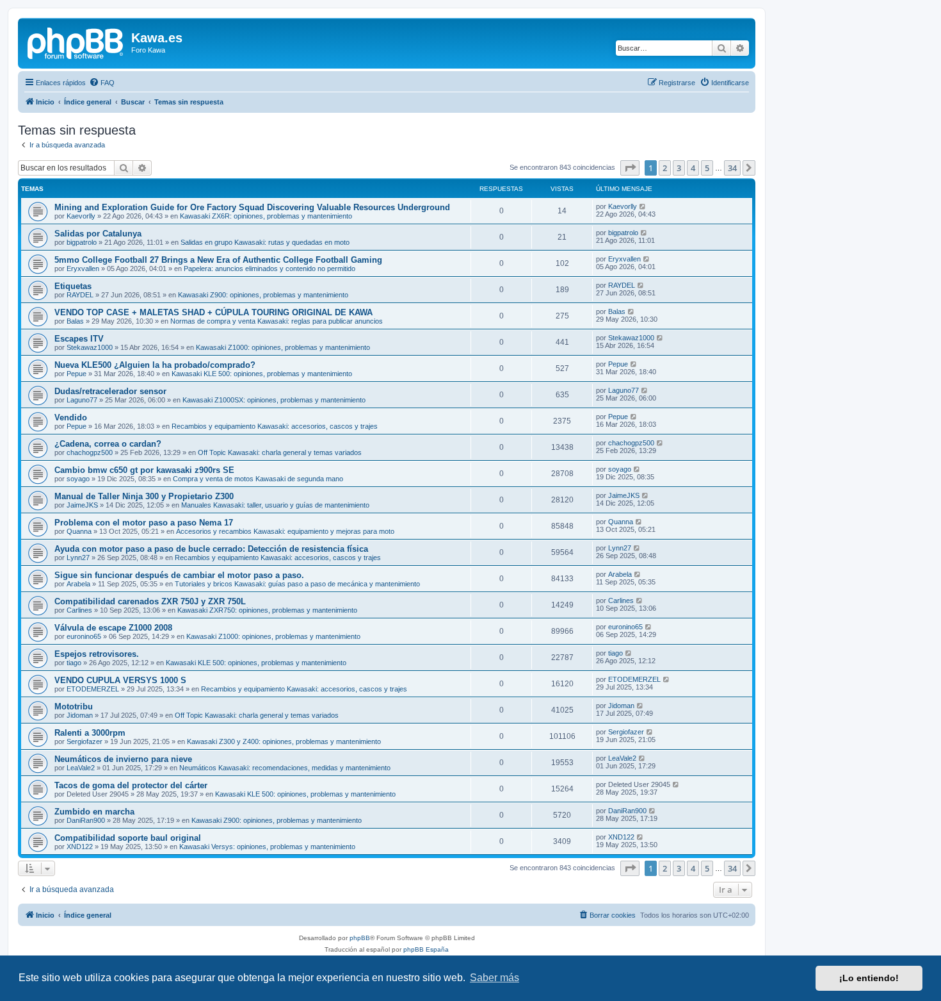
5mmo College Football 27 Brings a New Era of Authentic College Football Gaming (218, 260)
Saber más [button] (494, 977)
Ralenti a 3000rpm (89, 733)
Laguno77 (82, 400)
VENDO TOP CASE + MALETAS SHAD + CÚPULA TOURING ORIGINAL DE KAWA (213, 312)
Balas (75, 321)
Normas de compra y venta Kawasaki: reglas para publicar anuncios (276, 321)
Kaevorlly (81, 216)
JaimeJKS (82, 505)
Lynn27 (78, 557)
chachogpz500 (90, 452)
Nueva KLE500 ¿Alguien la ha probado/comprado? (154, 365)
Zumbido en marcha (94, 811)
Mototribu (73, 706)
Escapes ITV (79, 338)
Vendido (70, 417)
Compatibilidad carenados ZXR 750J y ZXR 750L (150, 601)
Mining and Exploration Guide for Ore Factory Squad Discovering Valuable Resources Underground (252, 207)
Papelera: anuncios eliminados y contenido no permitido (269, 268)
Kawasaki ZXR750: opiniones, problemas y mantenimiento (267, 610)
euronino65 (84, 636)
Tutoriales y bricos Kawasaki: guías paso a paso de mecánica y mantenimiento (297, 584)
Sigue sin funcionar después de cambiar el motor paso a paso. (179, 575)
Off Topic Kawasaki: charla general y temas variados (280, 452)
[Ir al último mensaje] (643, 206)
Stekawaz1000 (90, 347)
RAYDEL (80, 295)
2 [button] (665, 168)
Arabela (78, 584)
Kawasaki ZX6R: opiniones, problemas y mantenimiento (266, 216)
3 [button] (679, 168)
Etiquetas (73, 286)
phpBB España (426, 949)
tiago (74, 662)
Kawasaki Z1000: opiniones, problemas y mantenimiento (283, 347)
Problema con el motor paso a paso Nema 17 (143, 522)
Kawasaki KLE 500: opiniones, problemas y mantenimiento (262, 373)
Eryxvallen (83, 268)
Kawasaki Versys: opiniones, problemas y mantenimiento (267, 846)
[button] (629, 168)
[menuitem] (102, 82)
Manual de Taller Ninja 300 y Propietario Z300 (144, 496)
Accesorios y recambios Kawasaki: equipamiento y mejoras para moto (285, 531)
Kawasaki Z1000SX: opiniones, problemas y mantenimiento (274, 400)
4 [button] (693, 168)
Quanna (79, 531)
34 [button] (732, 168)
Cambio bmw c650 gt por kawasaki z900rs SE (144, 470)
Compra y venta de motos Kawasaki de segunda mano (258, 479)
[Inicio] (76, 41)
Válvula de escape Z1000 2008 (113, 628)
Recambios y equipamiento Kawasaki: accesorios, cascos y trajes (275, 426)
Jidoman (80, 715)
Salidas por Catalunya (97, 233)
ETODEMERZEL (93, 689)
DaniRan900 (86, 820)
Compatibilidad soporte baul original (127, 838)
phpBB (360, 937)
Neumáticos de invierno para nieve (123, 759)
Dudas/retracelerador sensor (110, 391)
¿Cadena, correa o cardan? (107, 444)
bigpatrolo (82, 242)
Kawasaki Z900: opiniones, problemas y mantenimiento (263, 295)
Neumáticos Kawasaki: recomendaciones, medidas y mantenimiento (284, 768)
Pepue (76, 373)
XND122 (80, 846)
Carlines (79, 610)
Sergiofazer (84, 741)
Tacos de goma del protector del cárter (130, 785)
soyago (78, 479)
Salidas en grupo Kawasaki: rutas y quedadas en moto (265, 242)
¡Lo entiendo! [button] (869, 978)
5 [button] (707, 168)
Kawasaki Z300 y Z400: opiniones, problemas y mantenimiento (284, 741)
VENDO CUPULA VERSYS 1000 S (120, 680)
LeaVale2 (81, 768)
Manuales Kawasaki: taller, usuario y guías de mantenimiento (275, 505)
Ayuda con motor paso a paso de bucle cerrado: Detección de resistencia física (211, 549)
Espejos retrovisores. (96, 654)
